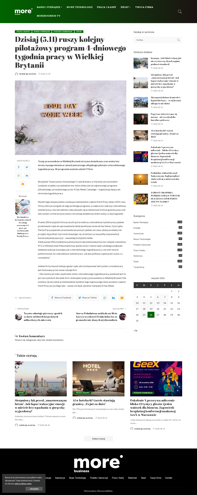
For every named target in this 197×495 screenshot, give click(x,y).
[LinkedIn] (27, 175)
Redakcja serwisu (27, 74)
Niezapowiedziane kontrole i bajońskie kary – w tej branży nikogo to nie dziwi (166, 100)
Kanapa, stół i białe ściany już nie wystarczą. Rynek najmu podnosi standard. (166, 61)
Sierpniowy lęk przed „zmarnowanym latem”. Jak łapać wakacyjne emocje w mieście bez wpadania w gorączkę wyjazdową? (165, 80)
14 (164, 303)
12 (151, 303)
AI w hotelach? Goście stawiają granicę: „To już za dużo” (165, 133)
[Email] (22, 183)
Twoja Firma (139, 267)
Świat (79, 31)
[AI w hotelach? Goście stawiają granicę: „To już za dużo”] (141, 135)
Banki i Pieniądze (42, 31)
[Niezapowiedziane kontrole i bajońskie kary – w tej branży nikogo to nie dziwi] (141, 102)
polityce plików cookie (23, 484)
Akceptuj (34, 489)
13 (158, 303)
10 (137, 303)
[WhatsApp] (18, 175)
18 (144, 308)
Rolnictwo (138, 256)
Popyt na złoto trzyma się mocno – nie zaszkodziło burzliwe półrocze (164, 117)
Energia (137, 228)
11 (144, 303)
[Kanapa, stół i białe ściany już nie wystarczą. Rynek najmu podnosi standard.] (141, 63)
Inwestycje (139, 233)
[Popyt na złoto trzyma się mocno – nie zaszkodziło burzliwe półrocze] (141, 119)
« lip (135, 330)
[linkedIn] (113, 297)
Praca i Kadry (23, 31)
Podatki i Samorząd (63, 31)
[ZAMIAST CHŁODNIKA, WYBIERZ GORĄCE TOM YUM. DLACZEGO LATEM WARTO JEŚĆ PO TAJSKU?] (141, 199)
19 (151, 308)
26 (151, 314)
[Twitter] (27, 167)
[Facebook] (18, 167)
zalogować (31, 339)
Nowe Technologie (142, 239)
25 (144, 314)
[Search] (180, 11)
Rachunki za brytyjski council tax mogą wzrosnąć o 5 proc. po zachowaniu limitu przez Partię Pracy (23, 226)
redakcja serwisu (27, 425)
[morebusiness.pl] (23, 11)
